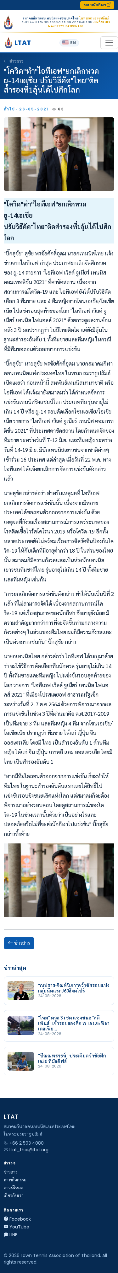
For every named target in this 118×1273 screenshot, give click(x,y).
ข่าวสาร (16, 61)
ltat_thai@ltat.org (28, 1150)
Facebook (20, 1219)
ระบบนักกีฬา (95, 5)
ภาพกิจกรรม (15, 1180)
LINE (13, 1235)
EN (73, 43)
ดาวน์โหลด (13, 1188)
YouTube (19, 1227)
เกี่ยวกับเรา (14, 1195)
